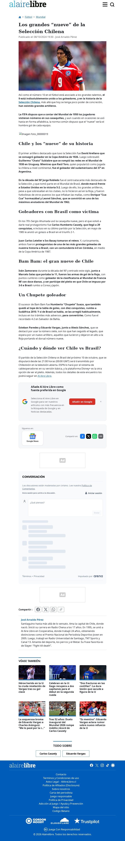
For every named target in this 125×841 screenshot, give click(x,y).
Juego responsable (61, 796)
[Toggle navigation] (105, 4)
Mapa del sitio (61, 807)
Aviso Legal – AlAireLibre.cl (61, 781)
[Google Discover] (113, 765)
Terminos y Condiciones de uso (61, 778)
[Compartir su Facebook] (38, 609)
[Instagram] (102, 765)
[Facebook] (91, 765)
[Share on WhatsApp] (94, 436)
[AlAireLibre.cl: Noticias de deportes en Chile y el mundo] (22, 765)
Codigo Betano (61, 811)
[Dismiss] (100, 401)
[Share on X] (88, 436)
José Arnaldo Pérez (32, 619)
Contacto (61, 774)
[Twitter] (97, 765)
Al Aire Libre (44, 376)
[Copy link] (100, 436)
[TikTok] (107, 765)
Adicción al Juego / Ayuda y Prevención (61, 803)
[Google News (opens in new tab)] (32, 438)
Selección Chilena (29, 102)
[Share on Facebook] (82, 436)
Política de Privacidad (61, 800)
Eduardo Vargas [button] (76, 753)
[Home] (28, 4)
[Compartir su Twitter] (46, 609)
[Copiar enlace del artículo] (61, 609)
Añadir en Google (82, 401)
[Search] (112, 4)
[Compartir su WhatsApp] (53, 609)
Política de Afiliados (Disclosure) (61, 785)
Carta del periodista (61, 792)
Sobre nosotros (61, 789)
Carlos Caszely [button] (48, 753)
